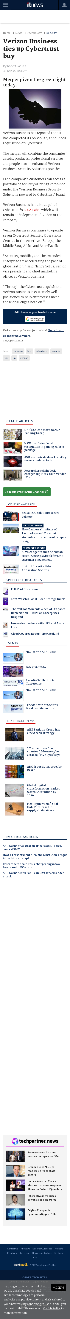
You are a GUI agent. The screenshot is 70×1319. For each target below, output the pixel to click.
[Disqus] (35, 933)
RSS (35, 1257)
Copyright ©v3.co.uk (13, 340)
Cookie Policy (51, 1308)
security (56, 351)
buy (29, 351)
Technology (34, 33)
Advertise (24, 1253)
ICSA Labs (31, 210)
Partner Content (21, 503)
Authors (59, 1248)
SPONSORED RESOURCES (24, 580)
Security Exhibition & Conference (40, 682)
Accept (58, 1287)
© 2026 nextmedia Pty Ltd (42, 1265)
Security (51, 33)
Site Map (58, 1253)
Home (6, 33)
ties (6, 357)
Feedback (12, 1253)
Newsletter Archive (42, 1253)
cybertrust (41, 351)
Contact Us (12, 1248)
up (14, 357)
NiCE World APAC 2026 (41, 652)
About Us (25, 1248)
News (18, 33)
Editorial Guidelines (42, 1248)
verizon (24, 357)
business (18, 351)
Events (12, 643)
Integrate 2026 (36, 668)
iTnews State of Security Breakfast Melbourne (42, 707)
